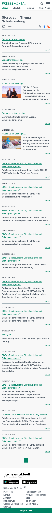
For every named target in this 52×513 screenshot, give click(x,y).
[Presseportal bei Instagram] (24, 488)
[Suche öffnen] (41, 3)
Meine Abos (44, 8)
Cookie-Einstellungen (13, 504)
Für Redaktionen (33, 492)
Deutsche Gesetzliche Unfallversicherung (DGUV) (24, 414)
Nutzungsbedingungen (36, 495)
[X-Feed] (40, 27)
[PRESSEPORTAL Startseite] (14, 4)
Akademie (7, 498)
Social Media (32, 504)
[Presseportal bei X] (20, 488)
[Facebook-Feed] (44, 27)
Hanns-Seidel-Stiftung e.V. (14, 83)
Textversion (31, 501)
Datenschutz (9, 501)
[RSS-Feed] (48, 27)
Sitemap (7, 507)
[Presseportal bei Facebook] (17, 488)
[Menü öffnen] (48, 3)
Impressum (8, 492)
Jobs (28, 498)
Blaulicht (17, 8)
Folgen (23, 510)
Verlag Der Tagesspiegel (13, 60)
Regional (30, 8)
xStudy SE (6, 335)
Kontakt (6, 495)
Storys (5, 8)
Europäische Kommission (13, 39)
